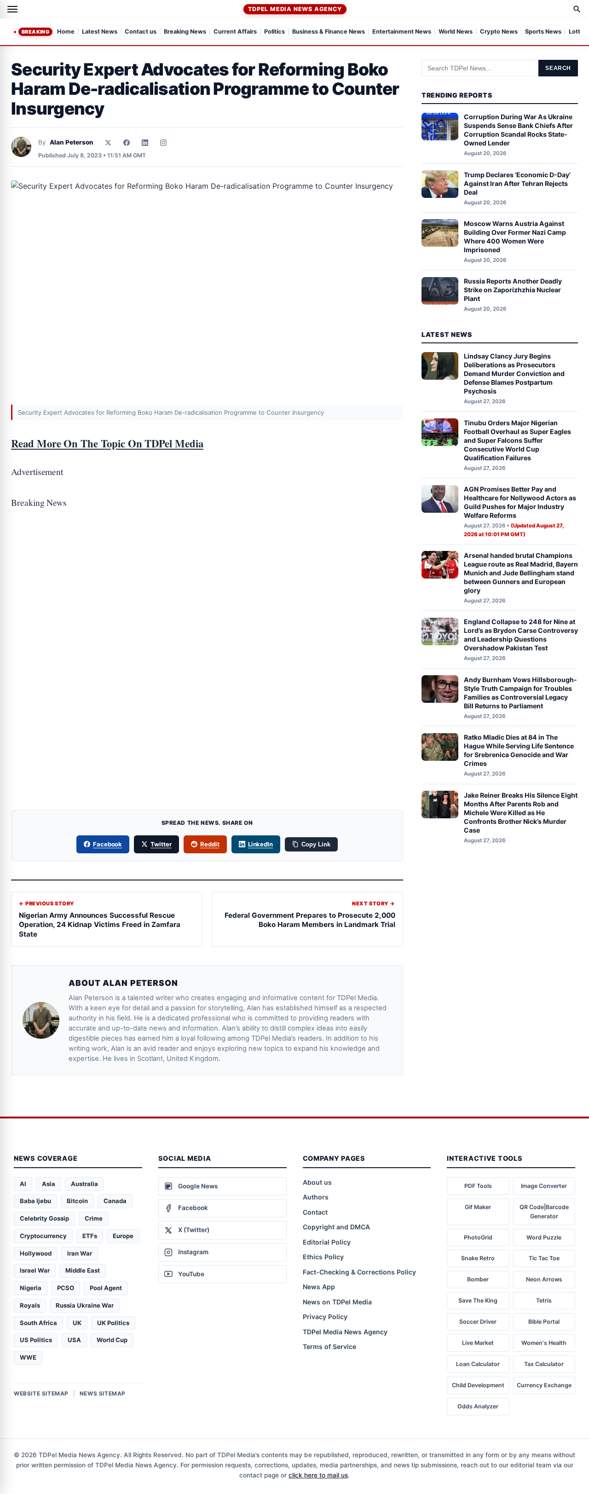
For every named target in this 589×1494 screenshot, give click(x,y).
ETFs (89, 1235)
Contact (315, 1212)
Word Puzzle (543, 1237)
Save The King (477, 1300)
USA (74, 1339)
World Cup (112, 1339)
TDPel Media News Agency (294, 9)
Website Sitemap (41, 1393)
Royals (30, 1305)
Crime (94, 1218)
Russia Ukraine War (85, 1305)
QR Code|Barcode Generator (544, 1212)
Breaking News (185, 32)
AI (23, 1183)
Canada (115, 1200)
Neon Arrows (544, 1279)
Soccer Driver (478, 1321)
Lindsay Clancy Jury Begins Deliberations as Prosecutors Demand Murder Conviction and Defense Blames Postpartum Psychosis (514, 374)
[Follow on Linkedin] (145, 142)
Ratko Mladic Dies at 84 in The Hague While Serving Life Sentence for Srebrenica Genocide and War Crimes (519, 751)
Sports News (543, 32)
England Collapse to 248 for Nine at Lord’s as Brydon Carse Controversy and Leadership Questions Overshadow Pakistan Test (521, 635)
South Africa (38, 1322)
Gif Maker (478, 1207)
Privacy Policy (325, 1316)
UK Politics (113, 1322)
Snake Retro (478, 1258)
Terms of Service (329, 1346)
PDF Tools (478, 1185)
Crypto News (499, 32)
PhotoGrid (478, 1237)
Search (558, 68)
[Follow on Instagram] (163, 142)
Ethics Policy (323, 1257)
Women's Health (543, 1342)
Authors (316, 1197)
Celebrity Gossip (44, 1218)
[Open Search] (577, 9)
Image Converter (544, 1185)
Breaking (35, 32)
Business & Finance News (328, 32)
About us (317, 1182)
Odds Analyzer (477, 1406)
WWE (28, 1357)
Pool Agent (106, 1287)
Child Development (478, 1385)
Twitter (161, 844)
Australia (84, 1183)
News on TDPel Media (337, 1302)
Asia (48, 1183)
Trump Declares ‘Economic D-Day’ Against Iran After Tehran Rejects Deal (517, 183)
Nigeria (30, 1287)
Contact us (140, 32)
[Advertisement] (207, 559)
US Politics (36, 1339)
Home (66, 32)
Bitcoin (77, 1200)
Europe (123, 1235)
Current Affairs (235, 32)
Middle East (82, 1270)
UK (77, 1322)
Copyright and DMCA (336, 1227)
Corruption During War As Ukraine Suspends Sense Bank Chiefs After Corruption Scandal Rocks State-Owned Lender (518, 130)
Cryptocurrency (43, 1235)
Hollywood (36, 1253)
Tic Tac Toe (544, 1258)
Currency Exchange (544, 1385)
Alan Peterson (71, 142)
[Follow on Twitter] (108, 142)
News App (319, 1287)
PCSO (65, 1287)
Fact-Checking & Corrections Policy (359, 1272)
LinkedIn (260, 844)
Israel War (35, 1270)
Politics (274, 32)
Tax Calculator (544, 1364)
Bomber (478, 1279)
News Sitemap (103, 1393)
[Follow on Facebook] (126, 142)
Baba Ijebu (35, 1200)
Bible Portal (544, 1321)
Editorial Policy (327, 1242)
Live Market (478, 1342)
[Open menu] (12, 9)
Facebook (107, 844)
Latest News (99, 32)
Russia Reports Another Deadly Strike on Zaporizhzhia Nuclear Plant (513, 290)
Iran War (79, 1253)
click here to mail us (318, 1475)
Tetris (544, 1300)
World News (456, 32)
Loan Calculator (478, 1364)
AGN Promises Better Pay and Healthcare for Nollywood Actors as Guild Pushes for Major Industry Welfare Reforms (520, 503)
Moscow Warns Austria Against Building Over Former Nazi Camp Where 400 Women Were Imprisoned (515, 237)
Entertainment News (401, 32)
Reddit (209, 844)
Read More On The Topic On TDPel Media (107, 443)
